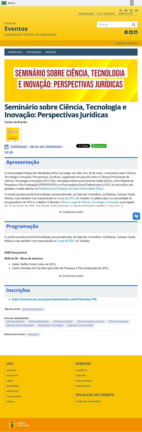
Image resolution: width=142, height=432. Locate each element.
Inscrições (50, 52)
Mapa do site (126, 13)
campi (9, 380)
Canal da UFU (65, 198)
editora (10, 401)
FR (136, 10)
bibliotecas (12, 391)
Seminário (33, 334)
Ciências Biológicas (39, 321)
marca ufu (12, 375)
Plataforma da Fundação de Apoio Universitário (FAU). (71, 188)
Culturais (81, 375)
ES (131, 10)
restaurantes (13, 396)
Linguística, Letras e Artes (80, 325)
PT (120, 10)
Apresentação (15, 52)
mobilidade (12, 386)
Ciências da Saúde (62, 321)
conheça (11, 370)
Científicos (81, 370)
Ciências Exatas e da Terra (90, 321)
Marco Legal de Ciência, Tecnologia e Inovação (90, 202)
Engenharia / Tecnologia (50, 325)
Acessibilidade (86, 13)
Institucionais (83, 386)
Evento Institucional (33, 309)
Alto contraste (106, 13)
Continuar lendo (72, 211)
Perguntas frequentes (126, 43)
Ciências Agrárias (15, 321)
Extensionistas (84, 380)
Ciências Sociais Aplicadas (19, 325)
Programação (33, 52)
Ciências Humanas (118, 321)
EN (126, 10)
